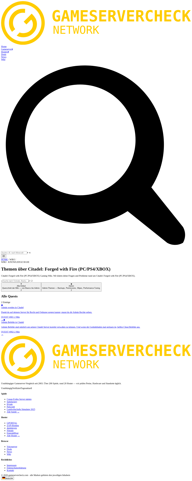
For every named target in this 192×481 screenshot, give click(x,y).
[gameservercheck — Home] (96, 44)
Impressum (11, 465)
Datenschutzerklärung (16, 468)
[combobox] (14, 252)
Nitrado (10, 430)
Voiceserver (12, 446)
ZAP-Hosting (13, 425)
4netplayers (12, 428)
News (9, 451)
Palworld (11, 407)
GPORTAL (12, 423)
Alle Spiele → (13, 412)
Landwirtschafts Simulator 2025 (21, 409)
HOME (4, 259)
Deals (9, 449)
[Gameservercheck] (96, 378)
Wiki (9, 454)
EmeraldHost (12, 433)
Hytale (10, 404)
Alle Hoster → (13, 435)
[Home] (3, 256)
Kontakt (10, 470)
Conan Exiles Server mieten (19, 399)
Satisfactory (12, 402)
